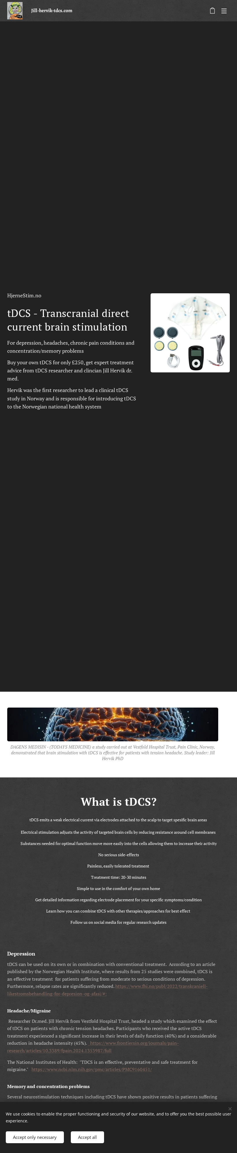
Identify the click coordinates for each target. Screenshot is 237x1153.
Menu (224, 10)
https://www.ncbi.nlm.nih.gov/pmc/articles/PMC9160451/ (92, 1069)
